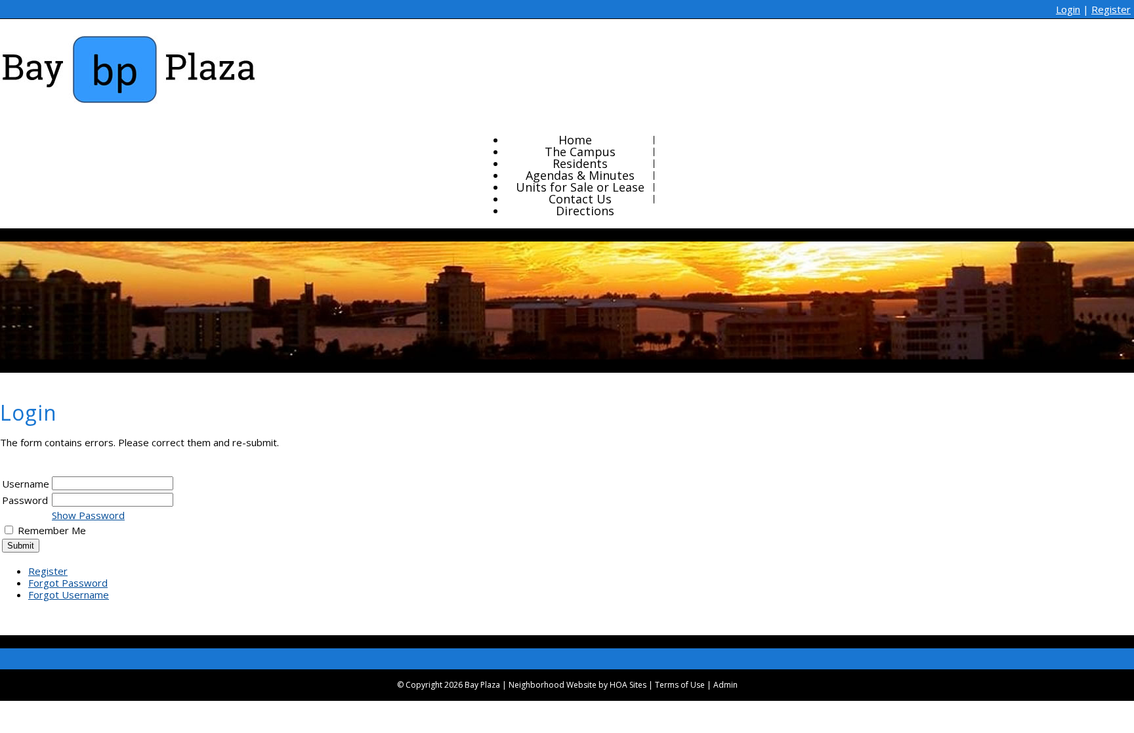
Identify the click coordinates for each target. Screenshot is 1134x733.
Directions (585, 211)
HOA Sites (628, 684)
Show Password (88, 515)
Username (25, 483)
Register (1111, 9)
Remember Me (52, 530)
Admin (725, 684)
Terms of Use (680, 684)
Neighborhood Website (553, 684)
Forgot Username (68, 594)
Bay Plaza (482, 684)
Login (1068, 9)
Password (25, 500)
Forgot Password (68, 582)
